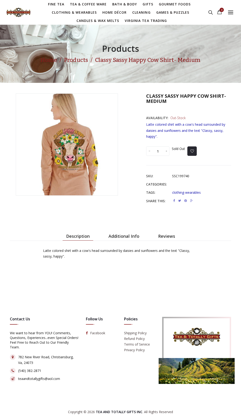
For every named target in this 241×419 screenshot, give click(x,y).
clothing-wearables (186, 192)
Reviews (166, 236)
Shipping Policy (135, 333)
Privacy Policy (134, 350)
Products (120, 48)
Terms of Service (137, 344)
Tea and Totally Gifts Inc (119, 412)
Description (78, 236)
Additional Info (123, 236)
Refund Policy (134, 338)
